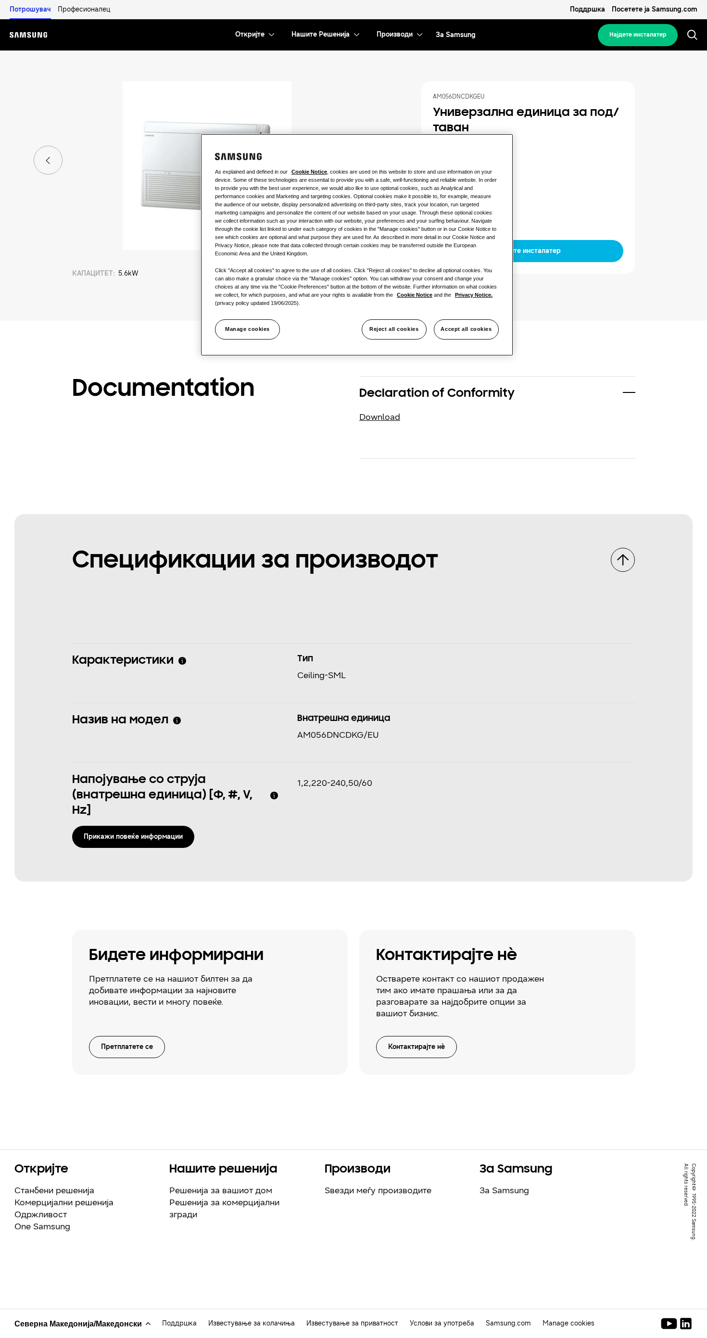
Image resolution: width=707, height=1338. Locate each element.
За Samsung (504, 1190)
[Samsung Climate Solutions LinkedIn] (686, 1323)
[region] (357, 245)
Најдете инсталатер (637, 34)
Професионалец (84, 9)
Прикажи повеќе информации (133, 836)
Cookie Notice (309, 172)
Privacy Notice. (473, 295)
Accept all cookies (466, 329)
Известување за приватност (352, 1323)
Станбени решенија (54, 1190)
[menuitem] (249, 34)
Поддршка (587, 9)
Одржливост (40, 1214)
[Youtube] (670, 1323)
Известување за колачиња (251, 1323)
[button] (497, 394)
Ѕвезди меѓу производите (378, 1190)
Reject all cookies (393, 329)
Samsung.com (508, 1323)
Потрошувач (30, 9)
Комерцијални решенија (64, 1202)
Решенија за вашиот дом (220, 1190)
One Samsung (42, 1226)
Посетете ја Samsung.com (654, 9)
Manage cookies (247, 329)
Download (379, 417)
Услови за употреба (442, 1323)
